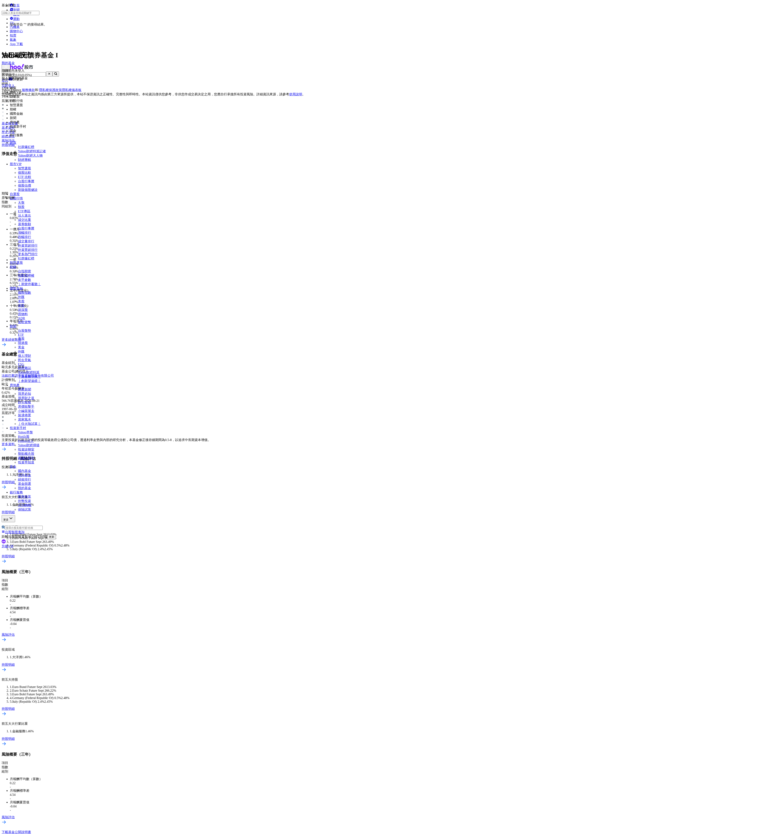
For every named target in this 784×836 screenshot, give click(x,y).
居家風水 (24, 419)
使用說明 (295, 94)
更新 (51, 536)
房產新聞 (24, 389)
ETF (21, 334)
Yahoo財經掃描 (28, 445)
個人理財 (24, 355)
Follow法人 (26, 441)
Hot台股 (23, 436)
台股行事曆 (26, 181)
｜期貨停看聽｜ (29, 284)
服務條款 (28, 90)
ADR (21, 318)
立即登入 (8, 85)
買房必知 (24, 393)
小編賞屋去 (26, 411)
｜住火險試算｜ (29, 423)
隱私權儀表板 (71, 90)
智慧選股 (24, 168)
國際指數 (24, 292)
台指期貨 (24, 271)
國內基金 (24, 471)
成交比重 (24, 220)
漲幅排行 (24, 232)
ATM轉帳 (24, 505)
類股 (21, 207)
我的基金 (24, 488)
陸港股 (23, 343)
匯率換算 (24, 496)
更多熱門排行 (28, 254)
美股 (21, 301)
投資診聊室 (26, 449)
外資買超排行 (28, 245)
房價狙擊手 (26, 406)
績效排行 (24, 479)
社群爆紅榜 (26, 147)
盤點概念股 (26, 453)
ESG (21, 364)
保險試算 (24, 509)
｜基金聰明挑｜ (29, 376)
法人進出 (24, 215)
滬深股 (23, 310)
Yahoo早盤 (25, 432)
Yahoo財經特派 (28, 372)
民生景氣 (24, 360)
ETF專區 (24, 211)
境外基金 (24, 475)
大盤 (21, 202)
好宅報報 (24, 402)
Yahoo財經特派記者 (32, 151)
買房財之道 (26, 398)
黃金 (21, 347)
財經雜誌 (24, 368)
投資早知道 (26, 462)
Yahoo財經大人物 (30, 155)
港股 (21, 305)
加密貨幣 (24, 322)
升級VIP (7, 546)
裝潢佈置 (24, 415)
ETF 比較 (24, 177)
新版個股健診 (28, 189)
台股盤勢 (24, 330)
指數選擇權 (26, 275)
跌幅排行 (24, 237)
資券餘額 (24, 224)
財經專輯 (24, 159)
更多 (6, 519)
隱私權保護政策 (50, 90)
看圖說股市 (26, 458)
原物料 (23, 314)
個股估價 (24, 185)
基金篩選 (24, 483)
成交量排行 (26, 241)
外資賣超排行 (28, 250)
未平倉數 (24, 280)
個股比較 (24, 172)
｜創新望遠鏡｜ (29, 381)
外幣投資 (24, 501)
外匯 (21, 297)
